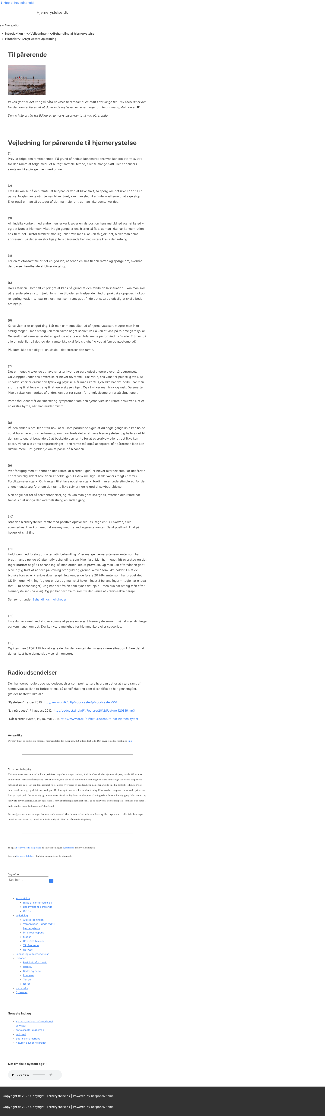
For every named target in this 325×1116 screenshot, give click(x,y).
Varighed (21, 1034)
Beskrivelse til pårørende (37, 906)
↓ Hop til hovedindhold (17, 3)
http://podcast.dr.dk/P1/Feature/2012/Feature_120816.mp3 (94, 710)
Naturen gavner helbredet (31, 1042)
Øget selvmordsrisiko (28, 1038)
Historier (11, 39)
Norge (26, 983)
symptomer (68, 847)
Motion (27, 936)
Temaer (27, 979)
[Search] (51, 881)
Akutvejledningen (33, 919)
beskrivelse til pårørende (28, 847)
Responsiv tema (102, 1096)
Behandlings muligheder (49, 599)
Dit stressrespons (33, 932)
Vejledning (38, 33)
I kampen (28, 975)
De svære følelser (25, 855)
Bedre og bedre (32, 971)
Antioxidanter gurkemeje (30, 1029)
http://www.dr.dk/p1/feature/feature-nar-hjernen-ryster (99, 719)
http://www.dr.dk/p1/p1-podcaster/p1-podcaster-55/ (79, 702)
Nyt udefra (32, 39)
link (130, 740)
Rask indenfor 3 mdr (35, 962)
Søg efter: (14, 874)
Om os (27, 911)
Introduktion (14, 33)
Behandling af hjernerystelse (73, 33)
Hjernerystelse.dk (52, 12)
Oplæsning (48, 39)
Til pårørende (31, 945)
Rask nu (27, 966)
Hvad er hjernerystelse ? (37, 902)
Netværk (28, 949)
